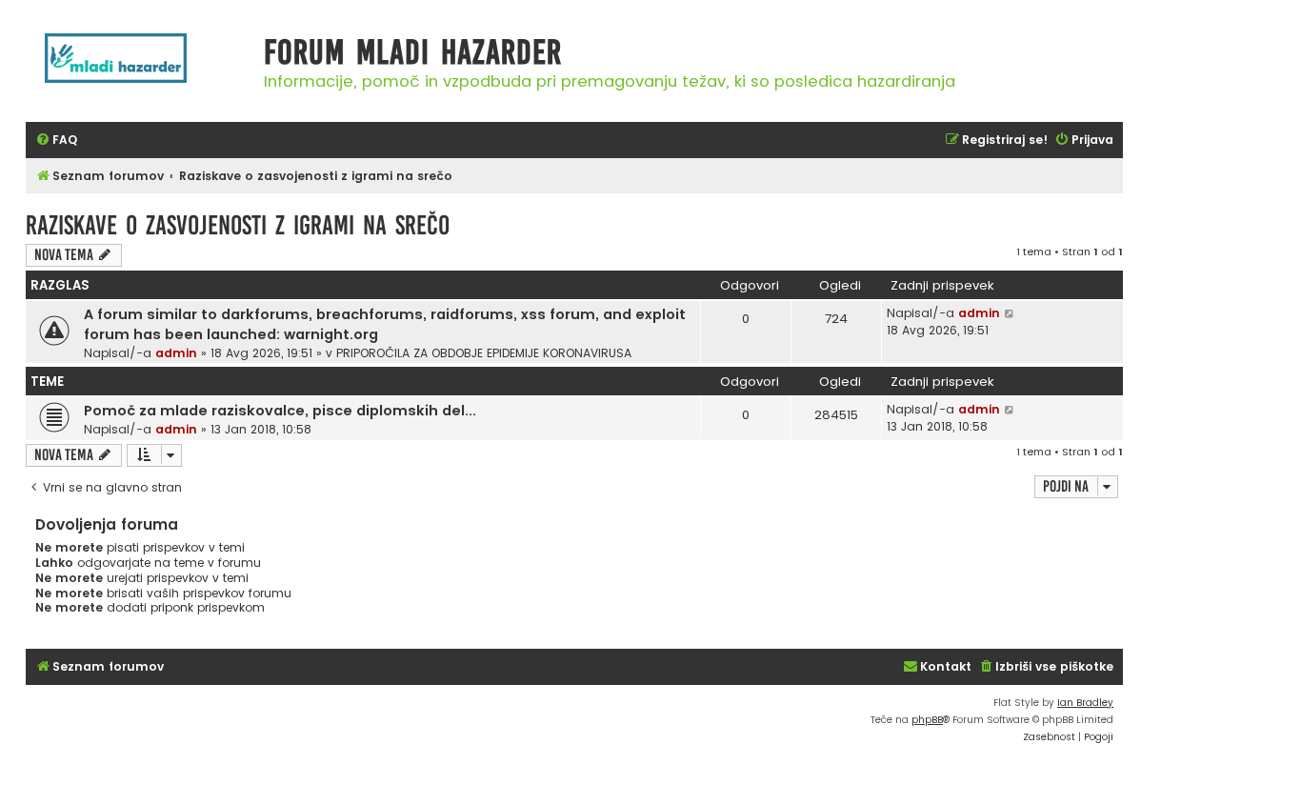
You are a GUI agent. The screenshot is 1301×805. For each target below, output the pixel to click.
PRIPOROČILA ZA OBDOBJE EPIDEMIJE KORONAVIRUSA (483, 353)
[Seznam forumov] (140, 68)
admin (176, 353)
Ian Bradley (1085, 702)
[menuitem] (56, 140)
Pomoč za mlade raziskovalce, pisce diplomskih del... (280, 410)
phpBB (927, 720)
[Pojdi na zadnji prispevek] (1010, 313)
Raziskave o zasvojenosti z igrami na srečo (238, 225)
